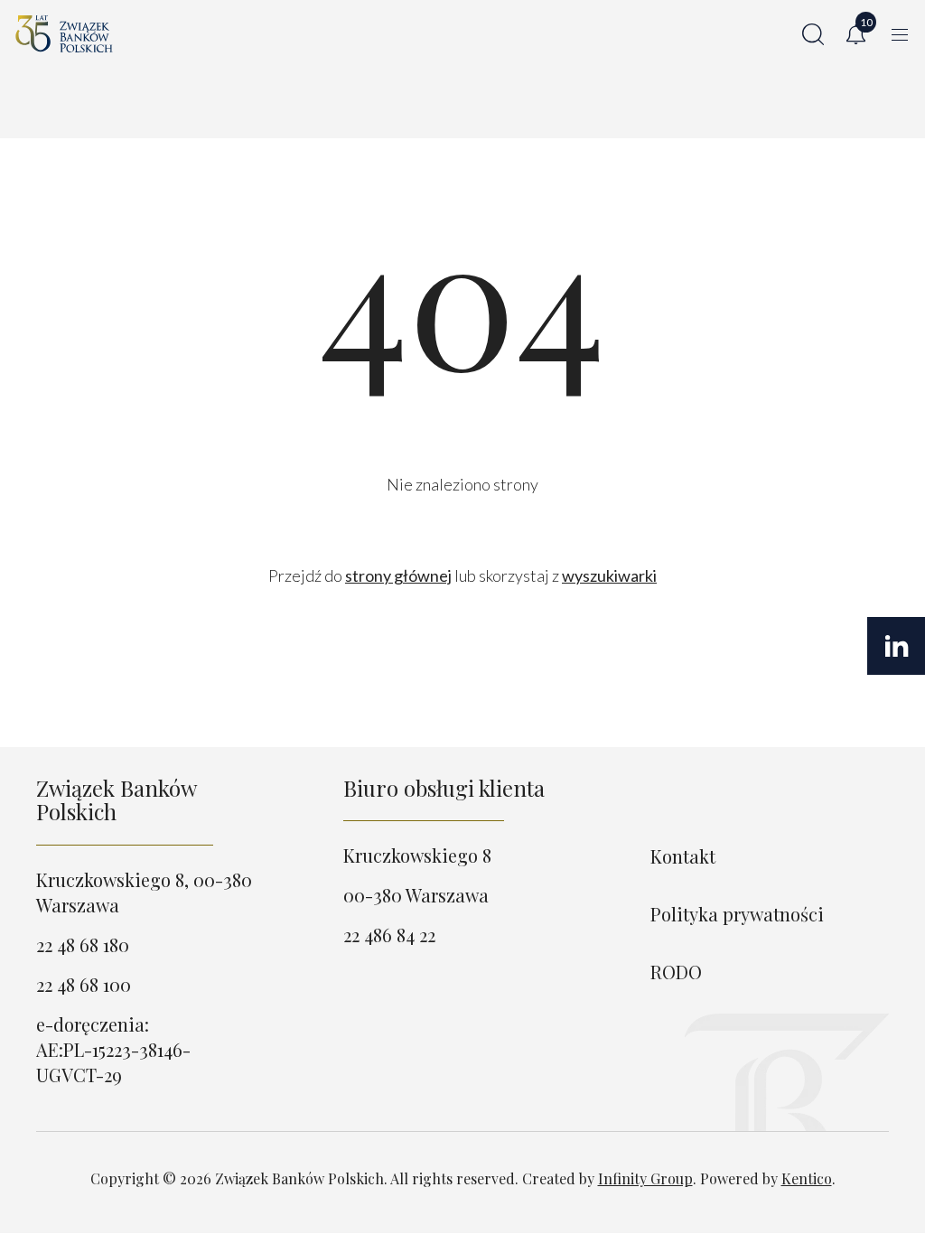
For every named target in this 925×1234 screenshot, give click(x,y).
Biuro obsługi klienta (444, 787)
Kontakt (682, 856)
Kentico (806, 1178)
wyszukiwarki (609, 575)
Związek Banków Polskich (116, 799)
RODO (676, 971)
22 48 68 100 (83, 984)
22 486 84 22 (389, 934)
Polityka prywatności (737, 914)
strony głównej (398, 575)
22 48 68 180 (82, 944)
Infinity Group (645, 1178)
